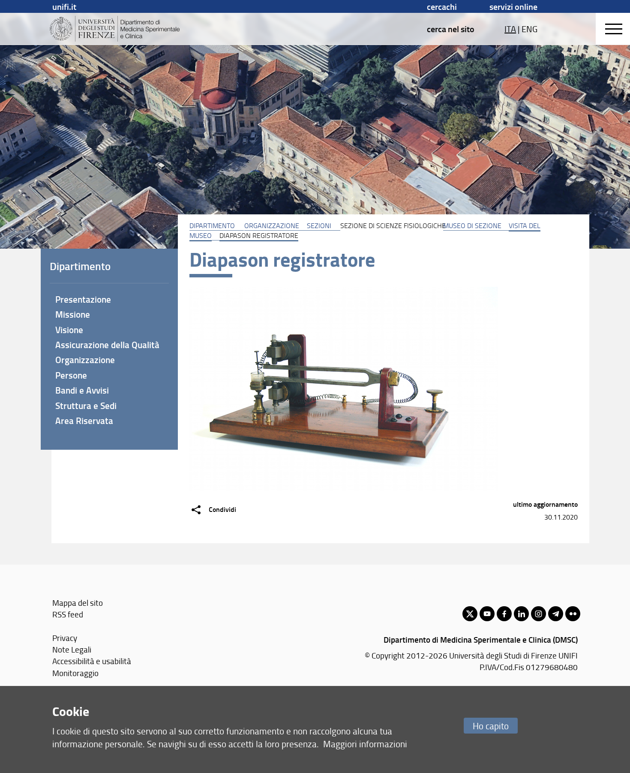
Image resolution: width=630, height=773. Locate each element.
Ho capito (491, 725)
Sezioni (319, 225)
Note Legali (71, 649)
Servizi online (513, 6)
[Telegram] (555, 613)
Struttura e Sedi (86, 405)
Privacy (64, 638)
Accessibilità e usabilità (91, 661)
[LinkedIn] (521, 613)
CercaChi (442, 6)
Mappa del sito (77, 602)
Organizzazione (271, 225)
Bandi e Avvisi (82, 390)
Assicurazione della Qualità (107, 344)
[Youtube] (487, 613)
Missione (72, 314)
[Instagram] (538, 613)
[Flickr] (572, 613)
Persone (71, 375)
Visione (69, 329)
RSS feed (67, 614)
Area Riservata (84, 420)
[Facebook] (504, 613)
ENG (529, 29)
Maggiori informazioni (365, 743)
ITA (510, 29)
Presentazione (83, 299)
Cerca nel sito (450, 29)
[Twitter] (469, 613)
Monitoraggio (75, 673)
